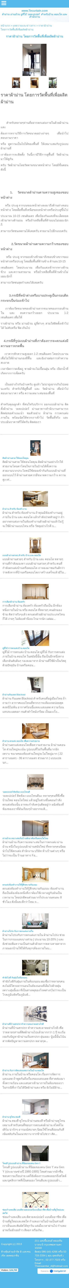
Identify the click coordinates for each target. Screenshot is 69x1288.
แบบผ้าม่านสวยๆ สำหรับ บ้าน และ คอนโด (21, 555)
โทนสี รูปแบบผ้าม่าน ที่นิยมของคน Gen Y (21, 1163)
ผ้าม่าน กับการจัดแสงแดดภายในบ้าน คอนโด (23, 1070)
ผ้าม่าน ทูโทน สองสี (11, 1117)
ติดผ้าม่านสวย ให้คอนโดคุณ (15, 458)
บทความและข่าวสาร (24, 25)
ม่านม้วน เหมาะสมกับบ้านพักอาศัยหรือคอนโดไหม (25, 838)
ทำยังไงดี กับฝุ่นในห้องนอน (14, 977)
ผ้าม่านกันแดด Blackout (13, 694)
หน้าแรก (5, 25)
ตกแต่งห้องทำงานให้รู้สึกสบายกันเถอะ (19, 885)
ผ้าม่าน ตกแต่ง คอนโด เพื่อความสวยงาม (21, 741)
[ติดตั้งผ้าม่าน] (34, 59)
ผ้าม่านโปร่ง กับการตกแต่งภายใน (17, 931)
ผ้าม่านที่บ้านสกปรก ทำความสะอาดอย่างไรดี (23, 1024)
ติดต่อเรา (35, 422)
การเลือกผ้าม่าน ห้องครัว (13, 602)
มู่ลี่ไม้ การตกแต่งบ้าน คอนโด (15, 648)
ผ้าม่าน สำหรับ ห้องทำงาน (14, 509)
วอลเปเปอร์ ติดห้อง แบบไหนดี (16, 792)
